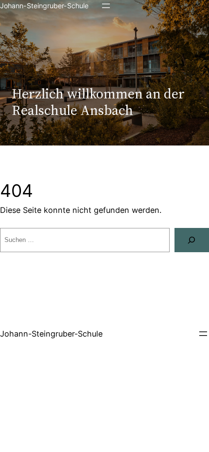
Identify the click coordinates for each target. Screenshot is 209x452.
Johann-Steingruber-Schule (44, 5)
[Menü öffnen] (106, 6)
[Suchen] (191, 240)
